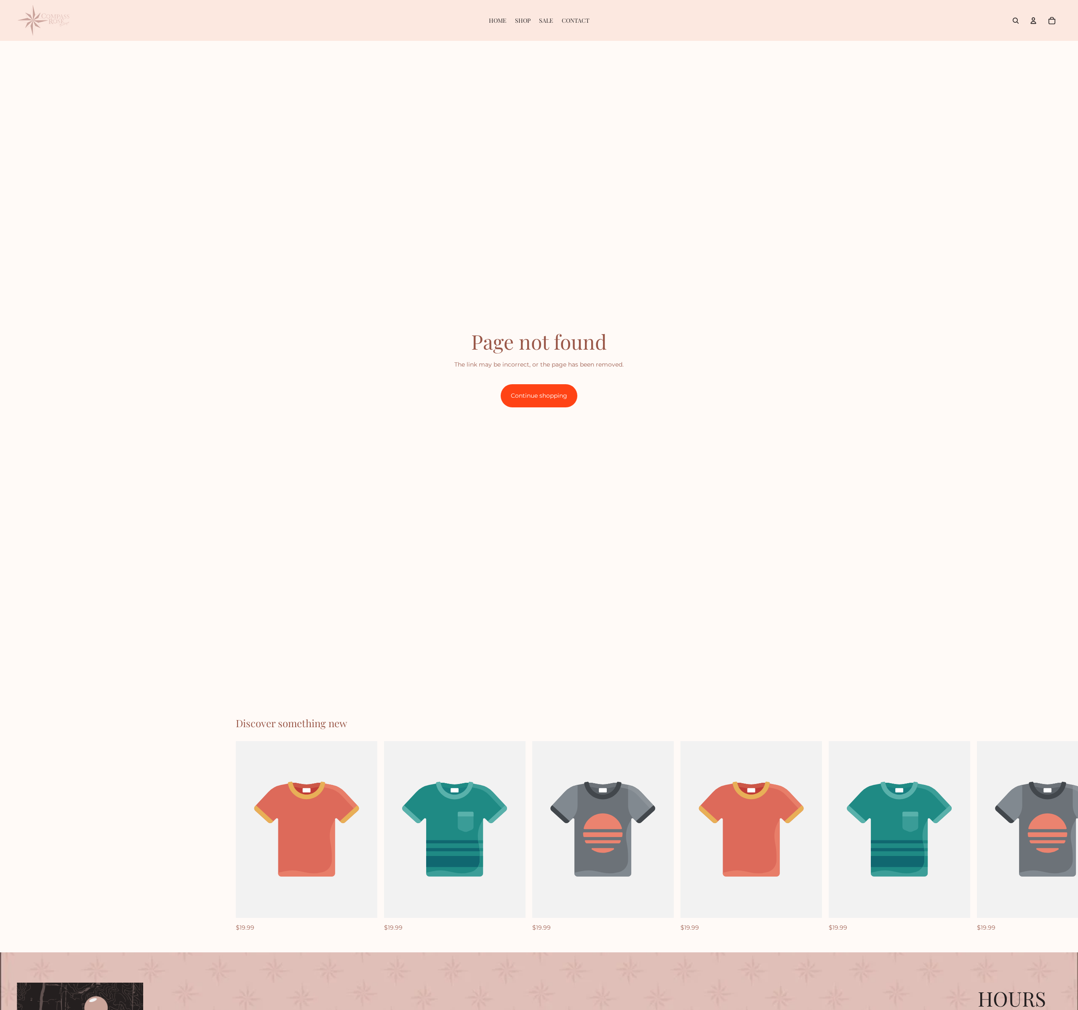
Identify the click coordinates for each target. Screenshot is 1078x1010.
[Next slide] (833, 836)
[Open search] (1015, 20)
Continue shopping (539, 395)
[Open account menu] (1033, 20)
